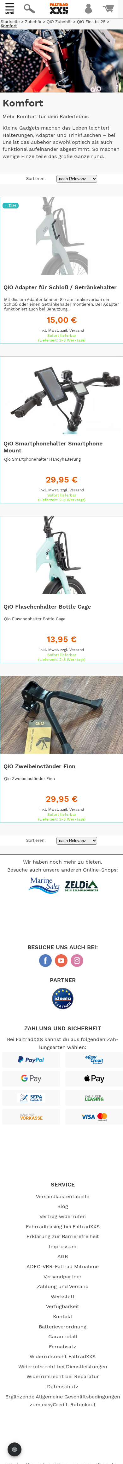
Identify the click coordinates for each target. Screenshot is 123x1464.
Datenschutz (63, 1386)
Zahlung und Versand (63, 1286)
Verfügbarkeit (62, 1306)
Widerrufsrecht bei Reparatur (62, 1376)
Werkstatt (63, 1296)
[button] (63, 27)
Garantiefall (62, 1336)
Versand (76, 330)
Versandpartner (63, 1276)
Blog (62, 1206)
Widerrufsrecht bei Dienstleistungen (62, 1366)
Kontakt (63, 1316)
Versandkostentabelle (62, 1196)
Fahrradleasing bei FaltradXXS (63, 1226)
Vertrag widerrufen (62, 1216)
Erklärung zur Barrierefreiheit (62, 1236)
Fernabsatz (62, 1346)
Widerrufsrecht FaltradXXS (63, 1356)
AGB (62, 1256)
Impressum (62, 1246)
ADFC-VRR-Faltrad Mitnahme (62, 1266)
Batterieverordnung (62, 1326)
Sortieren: (36, 179)
